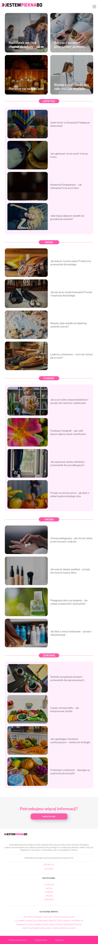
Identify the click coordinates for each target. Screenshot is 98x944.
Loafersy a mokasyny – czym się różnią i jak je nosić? (71, 356)
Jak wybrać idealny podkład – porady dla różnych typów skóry (70, 571)
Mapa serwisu (41, 940)
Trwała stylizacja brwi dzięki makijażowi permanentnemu (49, 924)
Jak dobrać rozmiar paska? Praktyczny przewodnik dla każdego (70, 262)
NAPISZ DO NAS (49, 816)
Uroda (49, 519)
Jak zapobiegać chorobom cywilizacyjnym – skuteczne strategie (70, 740)
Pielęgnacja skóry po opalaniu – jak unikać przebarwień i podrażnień (69, 602)
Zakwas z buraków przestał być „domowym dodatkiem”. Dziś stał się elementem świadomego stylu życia (71, 44)
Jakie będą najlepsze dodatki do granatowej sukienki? (67, 217)
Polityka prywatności (18, 940)
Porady (49, 378)
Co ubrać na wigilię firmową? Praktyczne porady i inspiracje (49, 920)
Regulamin (59, 940)
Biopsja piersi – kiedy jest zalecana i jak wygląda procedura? (71, 86)
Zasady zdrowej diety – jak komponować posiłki (64, 709)
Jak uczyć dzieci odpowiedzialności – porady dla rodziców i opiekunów (70, 401)
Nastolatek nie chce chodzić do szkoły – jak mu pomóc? (27, 44)
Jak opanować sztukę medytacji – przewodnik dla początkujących (68, 463)
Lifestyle (49, 101)
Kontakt (49, 869)
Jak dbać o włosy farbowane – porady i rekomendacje (71, 633)
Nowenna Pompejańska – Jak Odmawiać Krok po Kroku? (66, 186)
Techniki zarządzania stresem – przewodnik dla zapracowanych (67, 678)
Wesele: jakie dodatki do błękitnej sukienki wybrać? (68, 325)
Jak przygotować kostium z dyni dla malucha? (49, 917)
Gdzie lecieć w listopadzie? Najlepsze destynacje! (70, 124)
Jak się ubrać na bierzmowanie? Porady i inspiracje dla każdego (71, 294)
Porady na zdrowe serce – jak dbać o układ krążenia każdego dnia (69, 494)
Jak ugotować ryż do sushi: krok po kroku (69, 155)
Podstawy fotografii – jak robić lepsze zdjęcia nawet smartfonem (68, 432)
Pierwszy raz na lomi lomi (26, 88)
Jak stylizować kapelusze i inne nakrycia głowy (49, 928)
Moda (49, 242)
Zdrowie (49, 655)
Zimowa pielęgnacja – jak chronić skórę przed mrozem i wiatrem (71, 540)
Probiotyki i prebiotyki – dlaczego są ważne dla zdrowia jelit (70, 771)
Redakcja (49, 864)
